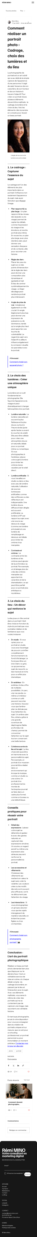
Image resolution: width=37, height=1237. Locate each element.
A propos (5, 1188)
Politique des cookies (9, 1227)
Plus (21, 11)
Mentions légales (7, 1225)
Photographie (12, 1059)
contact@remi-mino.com (10, 1213)
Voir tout (27, 1080)
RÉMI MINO (6, 2)
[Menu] (33, 2)
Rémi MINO (13, 1150)
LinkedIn (4, 1203)
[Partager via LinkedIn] (18, 1065)
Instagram (5, 1205)
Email (6, 1165)
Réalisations (6, 1190)
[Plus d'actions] (28, 22)
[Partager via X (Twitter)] (13, 1065)
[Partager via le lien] (23, 1065)
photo (11, 1051)
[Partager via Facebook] (8, 1065)
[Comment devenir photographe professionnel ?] (19, 1091)
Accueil (4, 1186)
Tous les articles (11, 11)
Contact (4, 1193)
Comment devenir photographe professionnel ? (15, 1103)
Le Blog (4, 1195)
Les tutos (11, 1056)
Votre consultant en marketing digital (14, 1154)
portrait (18, 1051)
